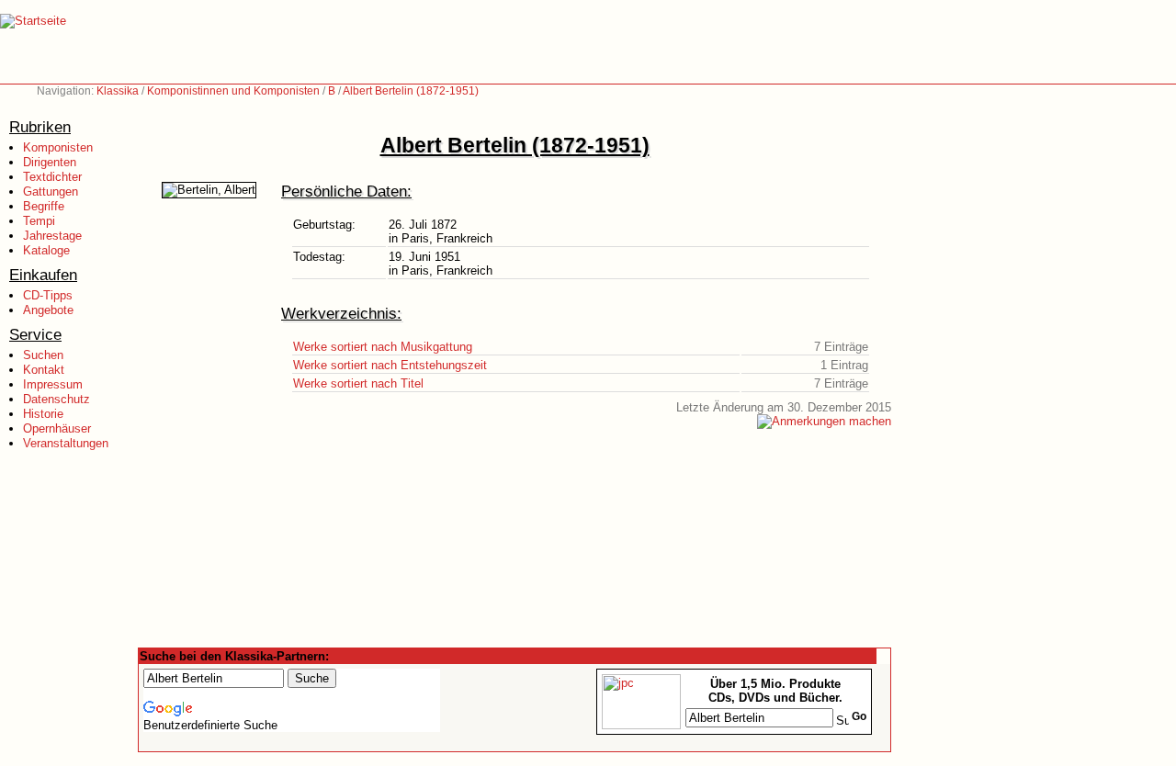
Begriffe (43, 206)
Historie (43, 414)
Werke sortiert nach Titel (358, 383)
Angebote (48, 310)
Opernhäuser (57, 428)
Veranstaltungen (65, 443)
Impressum (53, 384)
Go (859, 716)
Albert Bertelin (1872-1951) (411, 90)
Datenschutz (56, 399)
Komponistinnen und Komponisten (233, 90)
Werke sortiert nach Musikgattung (382, 347)
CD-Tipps (48, 295)
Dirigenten (49, 162)
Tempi (39, 221)
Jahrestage (52, 235)
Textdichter (52, 177)
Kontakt (43, 370)
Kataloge (46, 250)
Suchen (43, 355)
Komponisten (58, 147)
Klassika (117, 90)
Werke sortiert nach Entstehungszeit (390, 365)
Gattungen (50, 191)
